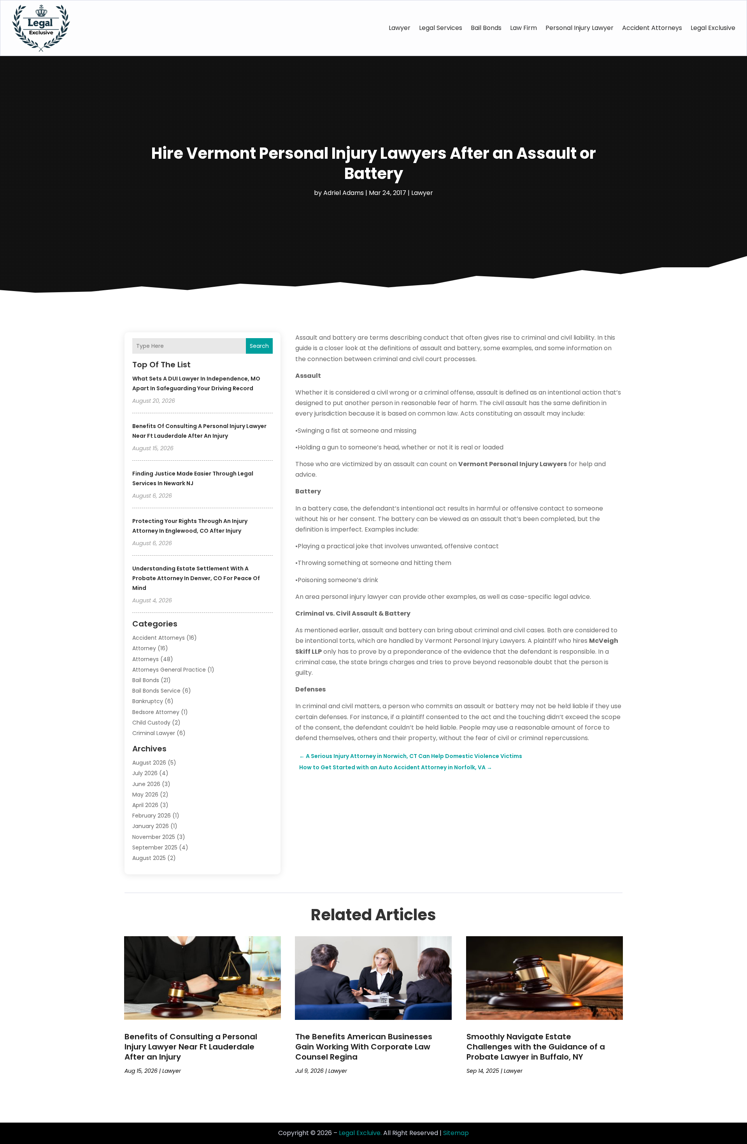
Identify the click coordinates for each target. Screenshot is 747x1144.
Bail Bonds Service (156, 691)
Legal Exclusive (713, 27)
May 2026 (145, 794)
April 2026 (145, 805)
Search (259, 346)
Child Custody (151, 722)
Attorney (144, 648)
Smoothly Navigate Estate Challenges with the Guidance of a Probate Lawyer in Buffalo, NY (535, 1046)
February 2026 (151, 815)
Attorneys (145, 659)
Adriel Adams (343, 192)
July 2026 (145, 773)
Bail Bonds (486, 27)
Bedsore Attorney (155, 712)
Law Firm (523, 27)
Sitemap (456, 1132)
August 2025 (149, 858)
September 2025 (154, 847)
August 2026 (149, 763)
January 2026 (150, 826)
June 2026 (146, 784)
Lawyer (399, 27)
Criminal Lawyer (153, 733)
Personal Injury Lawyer (579, 27)
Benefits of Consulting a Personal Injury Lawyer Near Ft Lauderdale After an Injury (190, 1046)
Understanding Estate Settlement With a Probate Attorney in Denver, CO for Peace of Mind (196, 578)
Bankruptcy (147, 701)
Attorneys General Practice (169, 670)
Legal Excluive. (360, 1132)
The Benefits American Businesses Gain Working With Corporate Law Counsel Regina (363, 1046)
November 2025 (153, 837)
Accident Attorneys (652, 27)
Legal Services (440, 27)
